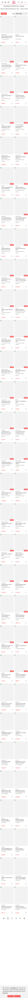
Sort (13, 13)
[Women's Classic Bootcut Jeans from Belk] (7, 866)
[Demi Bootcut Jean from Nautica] (21, 24)
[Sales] (8, 2)
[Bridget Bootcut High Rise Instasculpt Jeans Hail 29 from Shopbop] (21, 779)
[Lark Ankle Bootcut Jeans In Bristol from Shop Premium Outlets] (7, 603)
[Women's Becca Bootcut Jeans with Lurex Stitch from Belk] (21, 866)
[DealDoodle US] (14, 2)
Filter (4, 13)
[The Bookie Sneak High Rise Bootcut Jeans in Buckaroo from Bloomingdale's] (21, 692)
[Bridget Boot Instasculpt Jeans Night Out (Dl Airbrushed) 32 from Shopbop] (7, 721)
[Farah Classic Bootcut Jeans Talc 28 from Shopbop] (7, 750)
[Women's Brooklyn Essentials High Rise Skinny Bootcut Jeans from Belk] (21, 808)
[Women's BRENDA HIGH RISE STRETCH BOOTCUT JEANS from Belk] (7, 837)
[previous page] (3, 918)
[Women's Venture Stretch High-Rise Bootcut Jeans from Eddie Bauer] (7, 24)
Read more (5, 993)
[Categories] (5, 2)
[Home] (2, 2)
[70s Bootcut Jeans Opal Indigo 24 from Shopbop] (21, 721)
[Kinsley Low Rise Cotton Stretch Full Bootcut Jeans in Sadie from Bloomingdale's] (7, 692)
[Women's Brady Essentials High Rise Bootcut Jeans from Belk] (7, 808)
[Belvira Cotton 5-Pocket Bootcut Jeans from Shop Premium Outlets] (21, 512)
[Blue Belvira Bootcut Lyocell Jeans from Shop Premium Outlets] (7, 145)
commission (13, 987)
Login (25, 2)
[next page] (24, 918)
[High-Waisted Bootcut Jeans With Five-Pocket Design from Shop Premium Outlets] (7, 206)
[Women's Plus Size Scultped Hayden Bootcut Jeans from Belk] (21, 895)
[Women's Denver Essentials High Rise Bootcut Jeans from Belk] (21, 837)
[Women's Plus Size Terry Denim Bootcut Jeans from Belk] (7, 895)
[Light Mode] (22, 2)
